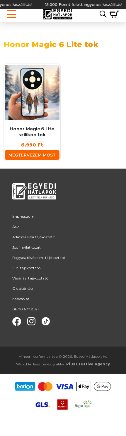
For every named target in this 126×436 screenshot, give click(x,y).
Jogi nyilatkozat (26, 247)
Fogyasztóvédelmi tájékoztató (38, 257)
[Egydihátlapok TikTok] (46, 321)
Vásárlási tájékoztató (30, 278)
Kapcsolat (20, 299)
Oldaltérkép (22, 288)
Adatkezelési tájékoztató (33, 237)
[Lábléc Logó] (34, 198)
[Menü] (11, 14)
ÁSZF (17, 226)
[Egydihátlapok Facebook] (16, 321)
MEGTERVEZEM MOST (32, 155)
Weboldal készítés (31, 364)
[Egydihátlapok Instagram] (31, 321)
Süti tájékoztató (26, 268)
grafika (58, 364)
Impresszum (23, 216)
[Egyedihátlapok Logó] (57, 14)
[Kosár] (113, 14)
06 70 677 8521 (25, 309)
